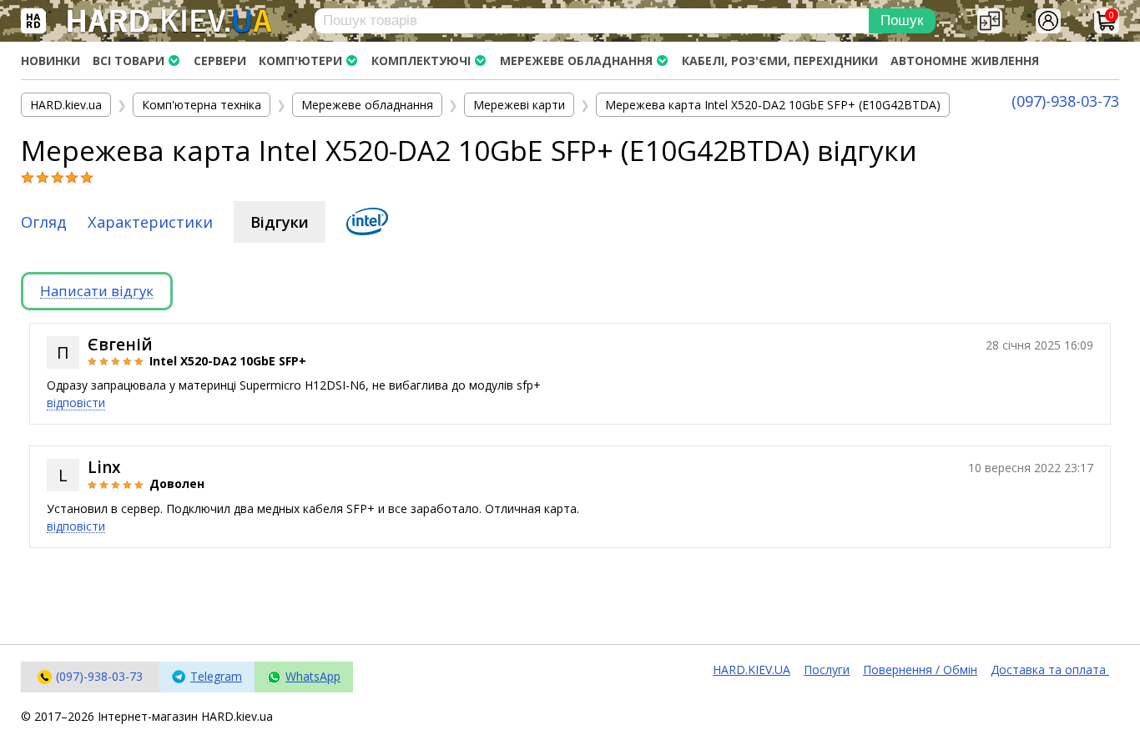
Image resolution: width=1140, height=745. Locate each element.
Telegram (216, 676)
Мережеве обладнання (576, 60)
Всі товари (128, 60)
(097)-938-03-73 (1065, 101)
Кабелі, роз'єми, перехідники (780, 60)
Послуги (827, 669)
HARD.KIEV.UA (751, 669)
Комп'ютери (300, 60)
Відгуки (279, 222)
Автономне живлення (964, 60)
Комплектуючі (421, 60)
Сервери (220, 60)
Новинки (50, 60)
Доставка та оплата (1050, 669)
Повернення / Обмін (920, 669)
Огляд (44, 222)
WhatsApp (312, 676)
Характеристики (150, 222)
